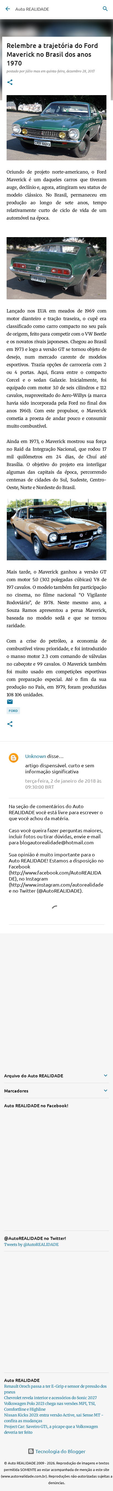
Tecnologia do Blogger (60, 1451)
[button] (10, 82)
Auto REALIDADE (32, 9)
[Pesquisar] (105, 8)
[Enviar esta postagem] (10, 704)
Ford (13, 710)
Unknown (35, 756)
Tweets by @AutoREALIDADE (31, 1244)
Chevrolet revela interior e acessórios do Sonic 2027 (50, 1397)
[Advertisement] (56, 998)
